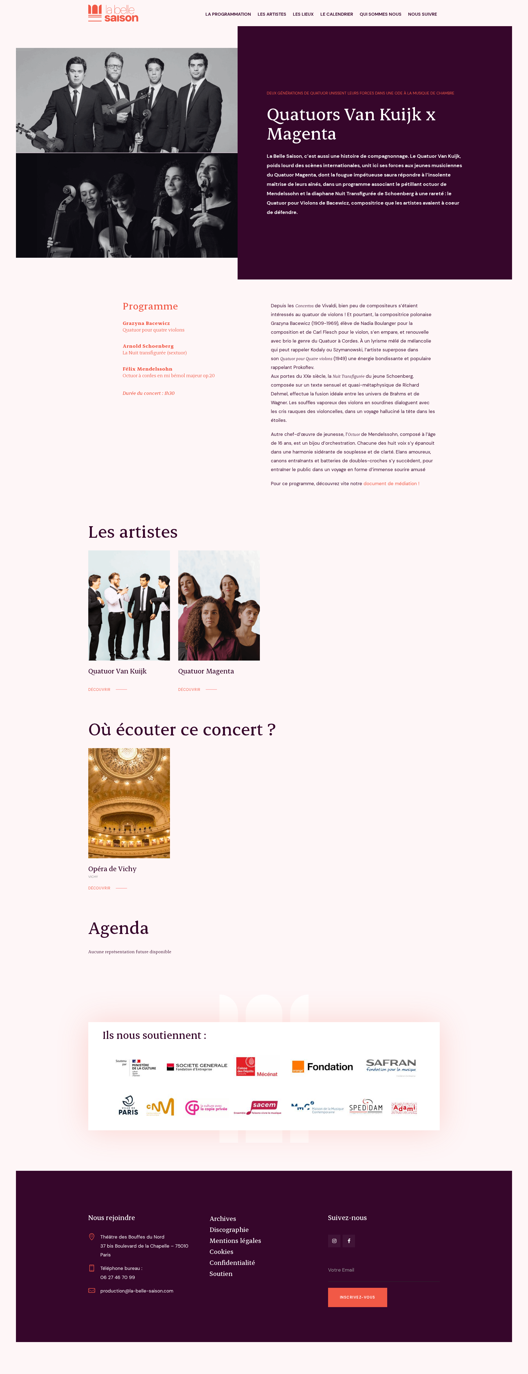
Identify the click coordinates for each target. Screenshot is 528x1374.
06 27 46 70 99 (117, 1277)
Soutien (221, 1273)
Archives (223, 1218)
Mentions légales (235, 1240)
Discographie (229, 1229)
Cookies (221, 1251)
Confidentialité (232, 1262)
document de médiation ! (390, 483)
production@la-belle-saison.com (136, 1291)
